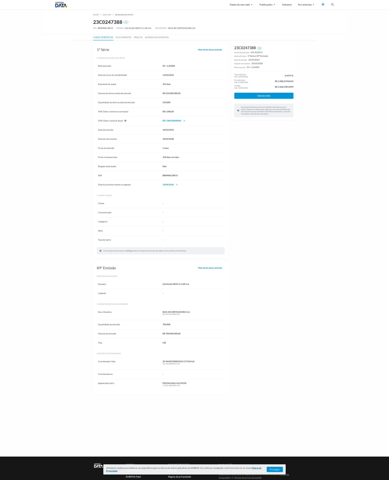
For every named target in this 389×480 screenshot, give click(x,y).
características (103, 37)
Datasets (287, 4)
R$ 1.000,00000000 (172, 120)
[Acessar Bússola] (323, 4)
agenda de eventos (157, 37)
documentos (123, 37)
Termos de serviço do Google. (248, 477)
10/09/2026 (168, 184)
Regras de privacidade (179, 476)
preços (138, 37)
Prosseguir (275, 469)
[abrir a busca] (332, 5)
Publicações (266, 4)
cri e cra (107, 15)
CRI (126, 22)
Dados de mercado (240, 4)
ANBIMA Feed (133, 476)
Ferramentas (305, 4)
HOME (96, 15)
